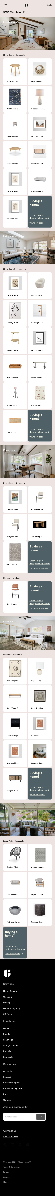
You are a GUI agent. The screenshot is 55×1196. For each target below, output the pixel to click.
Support (7, 1077)
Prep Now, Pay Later (13, 1088)
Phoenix (7, 1051)
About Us (7, 1071)
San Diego (8, 1039)
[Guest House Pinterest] (5, 1146)
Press (5, 1094)
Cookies (6, 1177)
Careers (7, 1100)
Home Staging (10, 991)
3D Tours (7, 1014)
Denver (6, 1028)
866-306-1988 (10, 1136)
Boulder (7, 1034)
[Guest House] (6, 5)
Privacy (6, 1172)
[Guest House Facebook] (27, 1146)
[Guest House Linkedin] (20, 1146)
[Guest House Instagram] (12, 1146)
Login (49, 5)
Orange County (10, 1045)
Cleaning (7, 997)
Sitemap (6, 1182)
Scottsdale (8, 1057)
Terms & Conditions (11, 1167)
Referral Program (11, 1082)
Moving (6, 1002)
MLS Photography (11, 1008)
